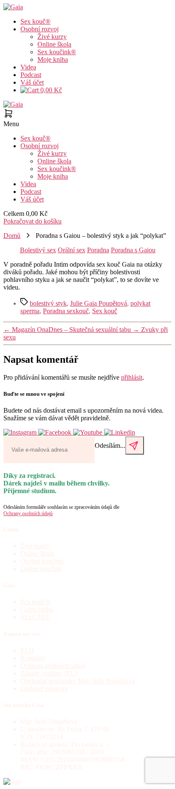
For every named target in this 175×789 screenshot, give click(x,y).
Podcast (30, 74)
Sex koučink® (56, 51)
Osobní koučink (41, 561)
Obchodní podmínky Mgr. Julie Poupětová (77, 680)
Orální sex (71, 250)
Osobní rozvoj (39, 29)
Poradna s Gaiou (133, 250)
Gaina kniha (36, 609)
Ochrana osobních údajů (53, 665)
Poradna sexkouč (66, 310)
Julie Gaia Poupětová (98, 303)
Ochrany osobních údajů (28, 513)
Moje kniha (52, 59)
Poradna (98, 250)
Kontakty (32, 658)
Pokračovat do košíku (32, 221)
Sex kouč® (35, 21)
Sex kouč (104, 310)
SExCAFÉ (35, 617)
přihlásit (131, 377)
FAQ (27, 650)
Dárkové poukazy (44, 688)
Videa (28, 67)
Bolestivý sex (38, 250)
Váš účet (32, 82)
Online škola (54, 44)
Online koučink (41, 568)
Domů (11, 235)
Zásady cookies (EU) (48, 673)
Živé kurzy (52, 36)
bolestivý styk (48, 303)
